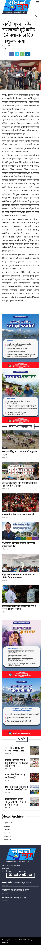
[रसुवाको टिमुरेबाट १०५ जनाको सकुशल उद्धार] (20, 439)
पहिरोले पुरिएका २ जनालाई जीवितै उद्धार (14, 897)
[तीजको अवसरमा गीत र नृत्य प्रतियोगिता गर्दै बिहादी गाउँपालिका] (20, 471)
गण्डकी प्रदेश (5, 479)
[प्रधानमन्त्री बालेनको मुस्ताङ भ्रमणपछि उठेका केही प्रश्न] (20, 531)
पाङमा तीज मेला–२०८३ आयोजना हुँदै (18, 514)
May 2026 (7, 833)
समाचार (4, 447)
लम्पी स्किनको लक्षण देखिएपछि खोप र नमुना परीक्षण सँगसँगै (19, 607)
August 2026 (8, 822)
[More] (32, 54)
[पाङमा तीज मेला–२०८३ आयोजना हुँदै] (20, 502)
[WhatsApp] (22, 54)
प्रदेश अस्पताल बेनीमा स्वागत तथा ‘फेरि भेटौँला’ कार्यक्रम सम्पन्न (19, 576)
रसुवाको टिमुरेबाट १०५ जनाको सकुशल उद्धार (19, 452)
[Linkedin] (27, 54)
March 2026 (8, 839)
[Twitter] (17, 54)
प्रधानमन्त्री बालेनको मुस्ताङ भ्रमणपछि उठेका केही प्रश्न (18, 544)
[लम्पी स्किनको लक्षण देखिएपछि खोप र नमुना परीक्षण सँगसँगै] (20, 594)
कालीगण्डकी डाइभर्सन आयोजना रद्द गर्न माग (15, 890)
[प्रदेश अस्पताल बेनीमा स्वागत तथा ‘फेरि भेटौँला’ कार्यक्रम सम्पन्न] (20, 563)
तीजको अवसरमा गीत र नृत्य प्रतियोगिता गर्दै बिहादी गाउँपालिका (19, 484)
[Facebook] (11, 54)
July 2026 (7, 826)
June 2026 (7, 829)
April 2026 (7, 836)
